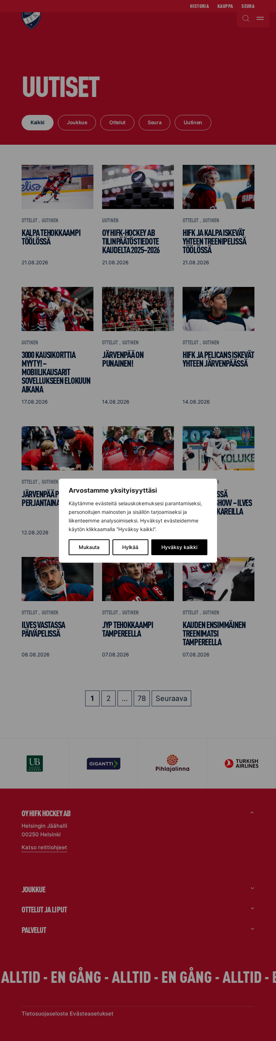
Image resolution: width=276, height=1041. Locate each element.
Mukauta (89, 547)
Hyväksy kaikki (179, 547)
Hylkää (130, 547)
